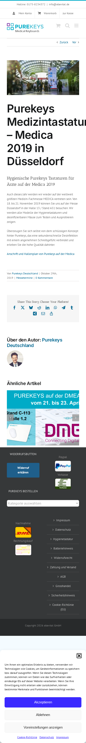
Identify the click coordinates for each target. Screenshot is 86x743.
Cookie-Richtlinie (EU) (63, 607)
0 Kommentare (44, 277)
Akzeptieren (43, 702)
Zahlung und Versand (63, 567)
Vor (74, 42)
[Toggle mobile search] (67, 25)
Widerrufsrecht (63, 558)
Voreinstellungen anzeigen (43, 727)
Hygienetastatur (63, 539)
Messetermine (24, 277)
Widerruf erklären (23, 470)
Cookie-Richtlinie (27, 737)
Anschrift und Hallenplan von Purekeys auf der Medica (40, 254)
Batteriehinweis (63, 548)
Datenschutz (46, 737)
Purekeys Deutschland (25, 273)
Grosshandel (63, 586)
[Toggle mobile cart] (58, 25)
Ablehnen (43, 715)
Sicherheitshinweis (63, 595)
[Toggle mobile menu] (76, 25)
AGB (63, 577)
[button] (79, 655)
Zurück (64, 42)
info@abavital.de (59, 4)
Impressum (62, 737)
